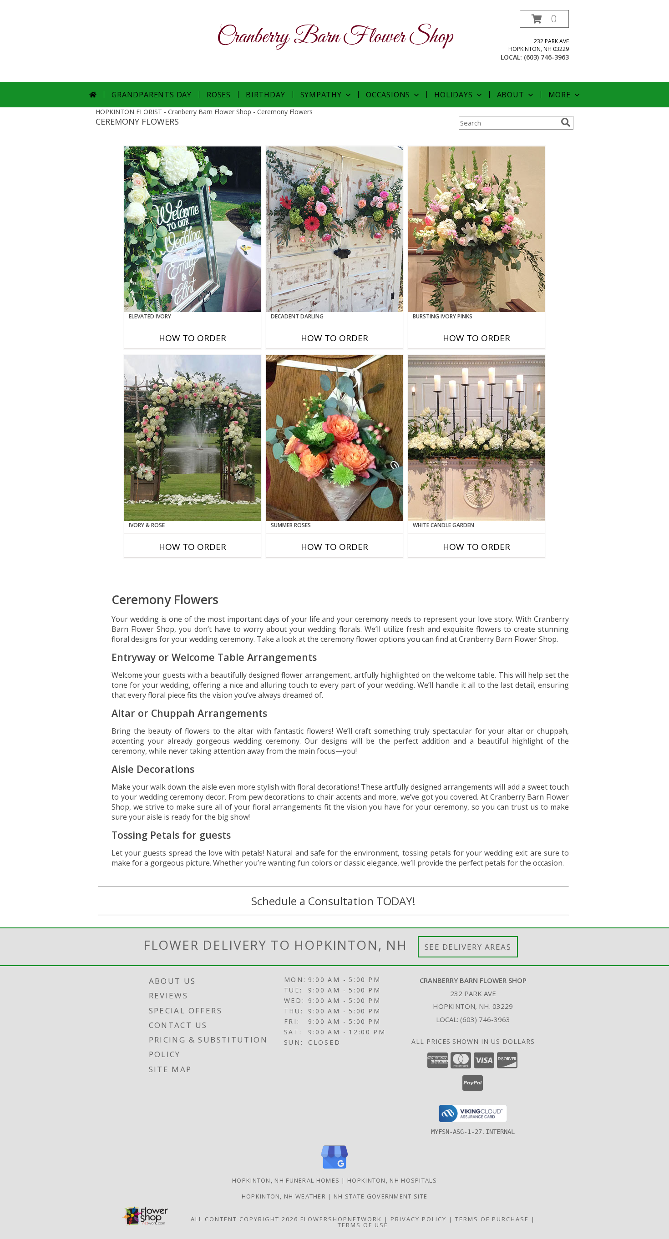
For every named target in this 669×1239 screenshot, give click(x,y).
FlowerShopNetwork (341, 1219)
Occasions (388, 95)
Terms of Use (363, 1225)
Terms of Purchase (492, 1219)
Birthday (265, 95)
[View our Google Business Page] (334, 1169)
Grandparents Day (152, 95)
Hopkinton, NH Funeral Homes (286, 1180)
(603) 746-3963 (546, 57)
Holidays (453, 95)
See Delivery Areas (468, 947)
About (510, 95)
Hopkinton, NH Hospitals (392, 1180)
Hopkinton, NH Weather (284, 1196)
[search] (565, 122)
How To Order (192, 338)
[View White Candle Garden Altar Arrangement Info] (476, 438)
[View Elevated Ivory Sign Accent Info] (192, 229)
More (559, 95)
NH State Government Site (380, 1196)
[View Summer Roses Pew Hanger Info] (334, 438)
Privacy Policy (418, 1219)
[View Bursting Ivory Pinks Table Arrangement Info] (476, 229)
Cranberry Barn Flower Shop (335, 37)
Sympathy (321, 95)
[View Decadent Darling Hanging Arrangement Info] (334, 229)
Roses (219, 95)
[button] (544, 19)
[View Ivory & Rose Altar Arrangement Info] (192, 438)
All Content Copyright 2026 (244, 1219)
